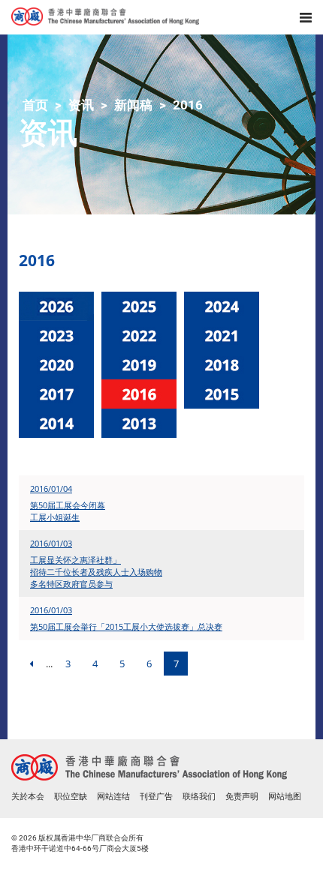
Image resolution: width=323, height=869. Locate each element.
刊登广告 (156, 797)
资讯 (81, 104)
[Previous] (31, 664)
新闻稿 (133, 104)
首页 (35, 104)
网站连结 (113, 797)
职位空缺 (70, 797)
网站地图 (284, 797)
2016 (188, 104)
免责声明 (241, 797)
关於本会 (27, 797)
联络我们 (199, 797)
